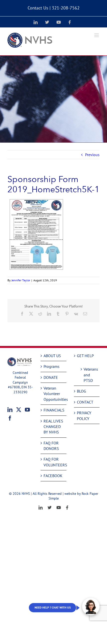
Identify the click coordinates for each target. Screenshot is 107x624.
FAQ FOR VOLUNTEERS (54, 462)
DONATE (51, 377)
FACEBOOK (53, 475)
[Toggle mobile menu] (97, 35)
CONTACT (85, 402)
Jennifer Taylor (20, 280)
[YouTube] (27, 409)
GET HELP (85, 355)
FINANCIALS (54, 410)
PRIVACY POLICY (84, 415)
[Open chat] (91, 606)
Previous (92, 154)
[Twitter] (18, 409)
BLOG (81, 391)
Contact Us (38, 8)
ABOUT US (52, 355)
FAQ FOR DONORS (51, 445)
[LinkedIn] (9, 409)
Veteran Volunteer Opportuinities (54, 394)
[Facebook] (9, 418)
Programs (51, 366)
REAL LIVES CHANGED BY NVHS (53, 426)
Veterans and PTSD (89, 375)
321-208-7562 (66, 8)
